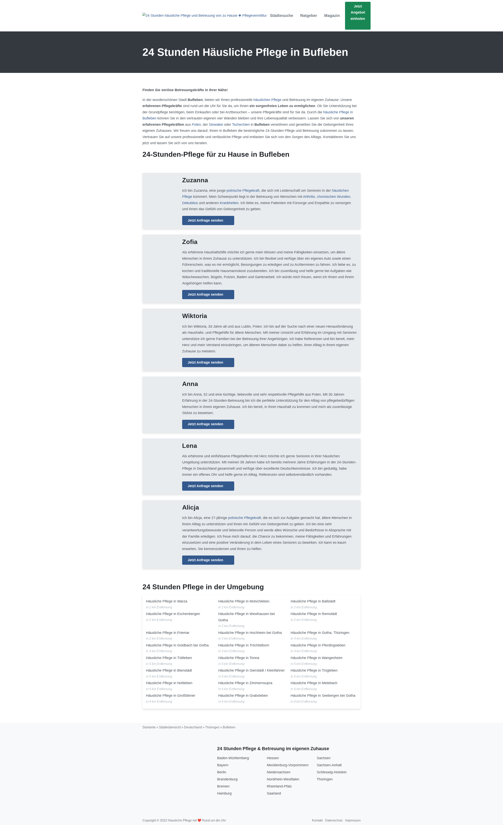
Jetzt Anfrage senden (206, 220)
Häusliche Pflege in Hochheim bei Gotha (250, 633)
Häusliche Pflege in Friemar (167, 633)
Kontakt (317, 820)
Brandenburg (227, 779)
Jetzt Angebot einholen (358, 12)
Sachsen (323, 758)
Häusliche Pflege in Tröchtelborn (243, 645)
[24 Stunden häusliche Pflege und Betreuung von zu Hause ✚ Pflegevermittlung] (204, 16)
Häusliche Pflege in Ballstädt (313, 601)
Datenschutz (334, 820)
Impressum (353, 820)
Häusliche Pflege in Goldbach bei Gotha (177, 645)
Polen (196, 124)
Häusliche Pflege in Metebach (314, 683)
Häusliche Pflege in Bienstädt (169, 670)
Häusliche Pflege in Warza (166, 601)
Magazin (332, 15)
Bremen (223, 786)
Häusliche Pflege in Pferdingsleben (318, 645)
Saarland (274, 793)
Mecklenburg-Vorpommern (287, 765)
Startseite (149, 727)
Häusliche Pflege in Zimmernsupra (245, 683)
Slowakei (216, 124)
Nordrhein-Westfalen (283, 779)
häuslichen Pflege (267, 100)
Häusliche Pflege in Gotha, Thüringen (320, 633)
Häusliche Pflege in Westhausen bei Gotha (246, 617)
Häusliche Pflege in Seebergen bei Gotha (323, 696)
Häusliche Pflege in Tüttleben (169, 658)
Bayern (222, 765)
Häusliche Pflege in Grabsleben (243, 696)
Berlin (221, 772)
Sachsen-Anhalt (329, 765)
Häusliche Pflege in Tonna (238, 658)
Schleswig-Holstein (332, 772)
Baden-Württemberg (233, 758)
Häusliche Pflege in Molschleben (243, 601)
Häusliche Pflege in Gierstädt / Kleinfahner (251, 670)
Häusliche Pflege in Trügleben (314, 670)
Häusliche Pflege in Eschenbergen (173, 614)
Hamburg (224, 793)
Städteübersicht (170, 727)
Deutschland (193, 727)
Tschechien (241, 124)
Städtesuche (281, 15)
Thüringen (212, 727)
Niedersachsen (278, 772)
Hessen (273, 758)
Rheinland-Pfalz (279, 786)
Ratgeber (308, 15)
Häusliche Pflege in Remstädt (314, 614)
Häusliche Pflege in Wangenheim (316, 658)
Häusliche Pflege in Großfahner (170, 696)
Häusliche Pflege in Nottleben (169, 683)
